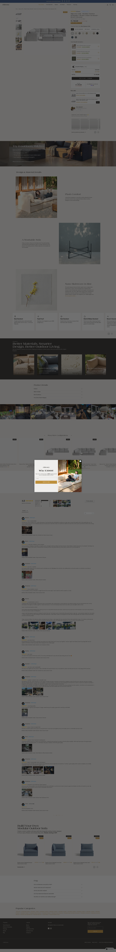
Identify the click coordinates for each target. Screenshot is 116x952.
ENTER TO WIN (46, 482)
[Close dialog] (80, 461)
